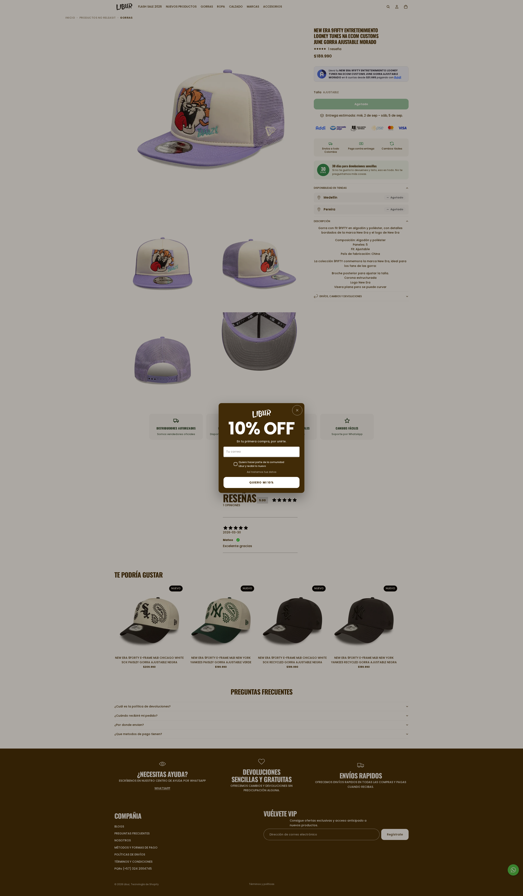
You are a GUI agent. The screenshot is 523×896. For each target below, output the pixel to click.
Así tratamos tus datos (261, 472)
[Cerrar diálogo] (297, 410)
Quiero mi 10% (261, 482)
